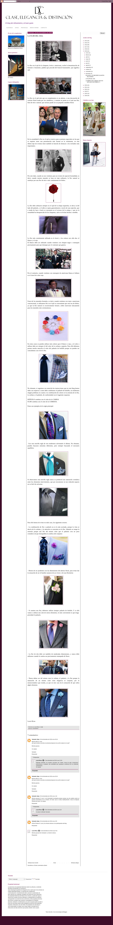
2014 (86, 40)
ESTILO (17, 27)
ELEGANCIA (9, 27)
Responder (34, 754)
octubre (88, 69)
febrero (88, 55)
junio (87, 61)
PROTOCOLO (24, 27)
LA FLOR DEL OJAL (90, 78)
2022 (86, 89)
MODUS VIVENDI (34, 27)
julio (87, 63)
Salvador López (36, 739)
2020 (86, 85)
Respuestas (36, 757)
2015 (86, 42)
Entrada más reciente (33, 862)
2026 (86, 95)
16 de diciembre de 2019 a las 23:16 (49, 739)
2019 (86, 51)
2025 (86, 93)
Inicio (54, 862)
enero (87, 52)
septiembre (88, 67)
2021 (86, 87)
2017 (86, 47)
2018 (86, 49)
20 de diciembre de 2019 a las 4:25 (48, 821)
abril (87, 57)
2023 (86, 91)
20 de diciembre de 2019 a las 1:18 (48, 796)
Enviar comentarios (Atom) (40, 865)
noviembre (88, 71)
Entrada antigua (75, 862)
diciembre (88, 73)
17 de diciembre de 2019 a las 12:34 (53, 760)
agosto (87, 65)
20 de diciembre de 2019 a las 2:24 (53, 809)
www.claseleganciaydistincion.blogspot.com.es (19, 890)
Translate (37, 879)
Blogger (65, 912)
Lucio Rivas (39, 760)
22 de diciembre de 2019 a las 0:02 (48, 830)
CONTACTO (44, 27)
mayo (87, 59)
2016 (86, 44)
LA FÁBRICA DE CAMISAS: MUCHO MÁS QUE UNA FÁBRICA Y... (94, 81)
